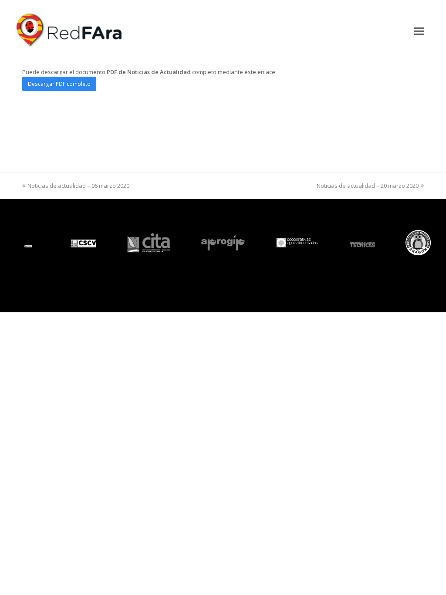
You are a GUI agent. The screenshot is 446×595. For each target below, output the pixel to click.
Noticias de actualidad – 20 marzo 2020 (368, 185)
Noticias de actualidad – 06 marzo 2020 (78, 185)
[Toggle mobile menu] (419, 30)
